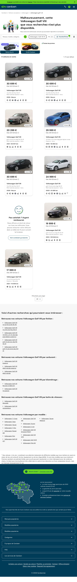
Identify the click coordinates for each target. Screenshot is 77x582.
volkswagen (25, 13)
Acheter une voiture (15, 564)
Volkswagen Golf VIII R (30, 440)
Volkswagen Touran (29, 423)
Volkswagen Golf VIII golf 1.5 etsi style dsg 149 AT (10, 349)
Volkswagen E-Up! (28, 427)
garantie (56, 491)
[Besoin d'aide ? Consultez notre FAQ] (69, 6)
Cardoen (4, 13)
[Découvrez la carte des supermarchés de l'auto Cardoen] (20, 503)
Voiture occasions (14, 13)
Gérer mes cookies (29, 566)
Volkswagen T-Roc (10, 428)
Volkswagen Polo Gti (29, 443)
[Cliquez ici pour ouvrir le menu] (73, 6)
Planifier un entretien (44, 564)
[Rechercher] (25, 36)
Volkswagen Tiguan (10, 425)
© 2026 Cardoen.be (38, 573)
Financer (9, 2)
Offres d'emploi (64, 564)
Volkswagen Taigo (10, 422)
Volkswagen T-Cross (11, 418)
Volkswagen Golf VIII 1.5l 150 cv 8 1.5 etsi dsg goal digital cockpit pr (10, 335)
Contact (55, 564)
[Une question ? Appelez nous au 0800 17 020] (65, 6)
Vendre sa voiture (29, 564)
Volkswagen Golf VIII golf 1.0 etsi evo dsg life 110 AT (10, 342)
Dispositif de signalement (46, 566)
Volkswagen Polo (10, 436)
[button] (44, 37)
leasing (30, 2)
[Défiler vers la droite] (52, 37)
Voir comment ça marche (19, 238)
